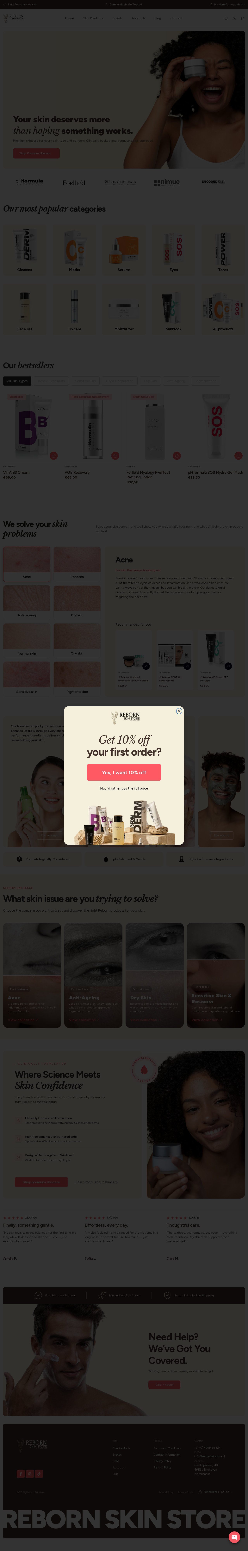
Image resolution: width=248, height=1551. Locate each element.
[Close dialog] (179, 711)
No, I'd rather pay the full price (124, 788)
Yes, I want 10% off (124, 772)
